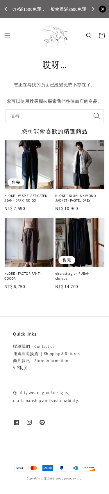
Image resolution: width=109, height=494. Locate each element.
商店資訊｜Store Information (40, 360)
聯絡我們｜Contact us (34, 346)
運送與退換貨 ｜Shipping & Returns (46, 353)
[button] (7, 35)
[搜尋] (96, 116)
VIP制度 (20, 367)
